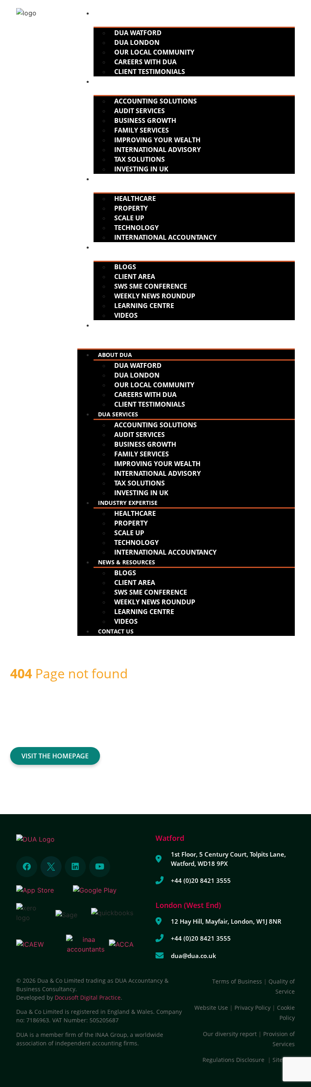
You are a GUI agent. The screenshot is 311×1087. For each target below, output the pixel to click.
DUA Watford (138, 32)
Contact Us (116, 325)
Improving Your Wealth (157, 139)
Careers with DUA (145, 61)
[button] (186, 335)
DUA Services (118, 81)
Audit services (139, 110)
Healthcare (135, 198)
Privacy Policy (252, 1007)
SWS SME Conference (150, 286)
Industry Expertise (128, 179)
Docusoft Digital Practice (88, 997)
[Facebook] (26, 866)
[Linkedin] (75, 866)
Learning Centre (144, 305)
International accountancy (165, 237)
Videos (126, 315)
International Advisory (157, 149)
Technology (136, 227)
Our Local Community (154, 52)
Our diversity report (230, 1034)
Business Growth (145, 120)
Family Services (141, 130)
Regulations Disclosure (235, 1060)
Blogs (125, 266)
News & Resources (126, 247)
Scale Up (129, 217)
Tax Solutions (139, 159)
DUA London (137, 42)
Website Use (211, 1007)
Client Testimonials (149, 71)
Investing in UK (141, 169)
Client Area (134, 276)
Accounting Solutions (155, 101)
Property (131, 208)
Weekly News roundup (154, 295)
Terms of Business (237, 981)
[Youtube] (99, 866)
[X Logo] (51, 866)
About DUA (115, 13)
